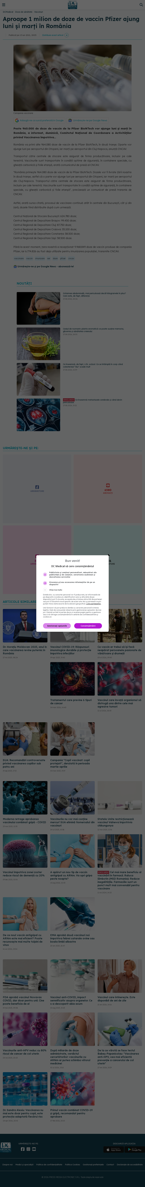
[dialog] (72, 593)
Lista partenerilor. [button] (93, 604)
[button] (72, 590)
